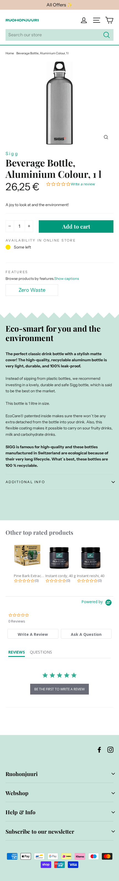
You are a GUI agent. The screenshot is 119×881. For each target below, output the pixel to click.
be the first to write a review (59, 689)
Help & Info (20, 812)
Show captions (66, 278)
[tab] (32, 634)
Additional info (25, 482)
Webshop (17, 793)
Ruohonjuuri (22, 773)
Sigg (12, 153)
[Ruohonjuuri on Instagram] (110, 749)
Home (10, 53)
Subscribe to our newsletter (40, 831)
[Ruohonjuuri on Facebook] (99, 749)
